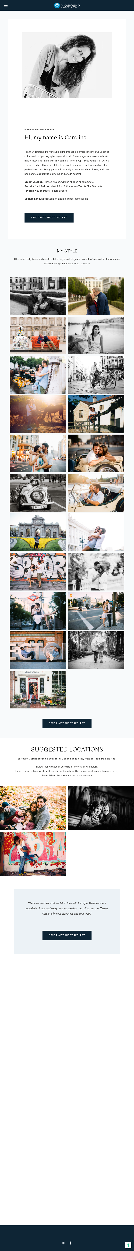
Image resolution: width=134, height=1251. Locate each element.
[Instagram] (63, 1243)
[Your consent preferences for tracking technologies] (128, 1245)
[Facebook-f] (70, 1243)
